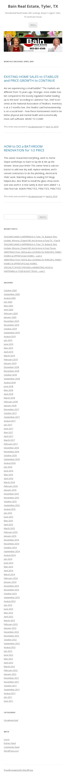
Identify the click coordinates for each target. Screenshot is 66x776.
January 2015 (10, 536)
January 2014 (10, 582)
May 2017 (8, 432)
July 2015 (8, 513)
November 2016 (11, 451)
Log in (6, 739)
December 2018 (11, 367)
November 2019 (11, 324)
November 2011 (11, 681)
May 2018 (8, 390)
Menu (33, 25)
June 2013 (8, 608)
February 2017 (11, 443)
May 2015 (8, 520)
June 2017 (8, 428)
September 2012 (12, 643)
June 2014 (8, 562)
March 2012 (9, 666)
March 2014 (9, 574)
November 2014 (11, 543)
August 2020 (10, 298)
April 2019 (8, 351)
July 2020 (8, 301)
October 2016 (10, 455)
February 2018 (11, 401)
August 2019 (10, 336)
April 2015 (8, 524)
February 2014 (11, 578)
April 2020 (8, 309)
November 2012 (11, 635)
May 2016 (8, 474)
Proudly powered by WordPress (18, 770)
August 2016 (10, 463)
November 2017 (11, 409)
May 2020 (8, 305)
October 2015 (10, 501)
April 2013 (8, 616)
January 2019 (10, 363)
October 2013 (10, 593)
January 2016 (10, 489)
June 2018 (8, 386)
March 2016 (9, 482)
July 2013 (8, 605)
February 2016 (11, 486)
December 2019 (11, 321)
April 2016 (8, 478)
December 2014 (11, 539)
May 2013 (8, 612)
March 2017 (9, 440)
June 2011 (8, 701)
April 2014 (8, 570)
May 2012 (8, 658)
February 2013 (11, 624)
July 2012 (8, 651)
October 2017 (10, 413)
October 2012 (10, 639)
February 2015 (11, 532)
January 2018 (10, 405)
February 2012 (11, 670)
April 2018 (8, 394)
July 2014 (8, 559)
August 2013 (10, 601)
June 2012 (8, 655)
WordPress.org (11, 750)
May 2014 (8, 566)
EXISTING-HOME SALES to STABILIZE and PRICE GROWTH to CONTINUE (31, 79)
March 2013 (9, 620)
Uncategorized (35, 126)
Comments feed (11, 747)
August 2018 (10, 382)
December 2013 (11, 585)
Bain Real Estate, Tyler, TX (33, 6)
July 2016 (8, 466)
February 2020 (11, 313)
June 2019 (8, 344)
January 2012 (10, 674)
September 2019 (12, 332)
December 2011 (11, 678)
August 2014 (10, 555)
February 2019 (11, 359)
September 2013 (12, 597)
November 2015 (11, 497)
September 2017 (12, 417)
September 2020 (12, 294)
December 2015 (11, 493)
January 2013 (10, 628)
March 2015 (9, 528)
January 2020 (10, 317)
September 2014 (12, 551)
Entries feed (10, 743)
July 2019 (8, 340)
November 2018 (11, 371)
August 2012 (10, 647)
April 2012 (8, 662)
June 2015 (8, 516)
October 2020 (10, 290)
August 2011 (10, 693)
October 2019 (10, 328)
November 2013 (11, 589)
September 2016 (12, 459)
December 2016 (11, 447)
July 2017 (8, 424)
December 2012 (11, 631)
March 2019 (9, 355)
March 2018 (9, 397)
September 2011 (12, 689)
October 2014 (10, 547)
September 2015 (12, 505)
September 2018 (12, 378)
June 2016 (8, 470)
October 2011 (10, 685)
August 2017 (10, 420)
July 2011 (8, 697)
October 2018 (10, 374)
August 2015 (10, 509)
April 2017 (8, 436)
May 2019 (8, 348)
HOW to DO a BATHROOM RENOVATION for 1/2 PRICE (24, 148)
